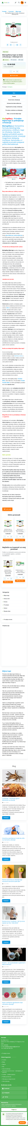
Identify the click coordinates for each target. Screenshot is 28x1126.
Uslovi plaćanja (5, 1081)
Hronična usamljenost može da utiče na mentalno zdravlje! (13, 839)
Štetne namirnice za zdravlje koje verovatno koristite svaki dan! (12, 880)
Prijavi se (14, 1109)
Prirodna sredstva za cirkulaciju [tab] (14, 110)
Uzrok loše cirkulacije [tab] (14, 100)
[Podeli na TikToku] (14, 45)
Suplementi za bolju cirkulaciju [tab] (14, 106)
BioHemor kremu (18, 356)
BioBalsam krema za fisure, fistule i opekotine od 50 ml (20, 571)
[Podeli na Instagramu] (10, 45)
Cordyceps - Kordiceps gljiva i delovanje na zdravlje (11, 799)
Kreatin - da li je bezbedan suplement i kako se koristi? (14, 963)
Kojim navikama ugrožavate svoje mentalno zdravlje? (12, 1003)
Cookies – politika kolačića (8, 1074)
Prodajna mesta (8, 619)
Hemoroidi (6, 598)
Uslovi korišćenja (6, 1069)
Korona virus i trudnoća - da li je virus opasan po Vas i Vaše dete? (13, 922)
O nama (4, 1060)
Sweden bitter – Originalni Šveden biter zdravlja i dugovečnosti (8, 572)
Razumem (22, 1122)
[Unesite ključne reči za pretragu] (19, 2)
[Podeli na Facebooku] (7, 45)
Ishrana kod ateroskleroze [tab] (14, 103)
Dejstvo (4, 1064)
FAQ (3, 1066)
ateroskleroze (12, 144)
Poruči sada (15, 75)
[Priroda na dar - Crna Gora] (5, 2)
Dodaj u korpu (8, 539)
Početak (4, 11)
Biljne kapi (18, 11)
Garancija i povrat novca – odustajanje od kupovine (12, 1071)
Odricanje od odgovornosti (8, 1079)
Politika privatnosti (6, 1076)
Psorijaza (6, 605)
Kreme (5, 601)
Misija (3, 1062)
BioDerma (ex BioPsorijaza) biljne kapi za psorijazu (20, 530)
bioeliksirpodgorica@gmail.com (12, 1046)
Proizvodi (11, 11)
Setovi (5, 608)
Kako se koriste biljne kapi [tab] (14, 113)
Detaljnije (5, 817)
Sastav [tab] (14, 96)
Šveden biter (7, 611)
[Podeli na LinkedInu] (17, 45)
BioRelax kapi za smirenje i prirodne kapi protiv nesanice (8, 530)
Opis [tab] (14, 93)
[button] (24, 530)
